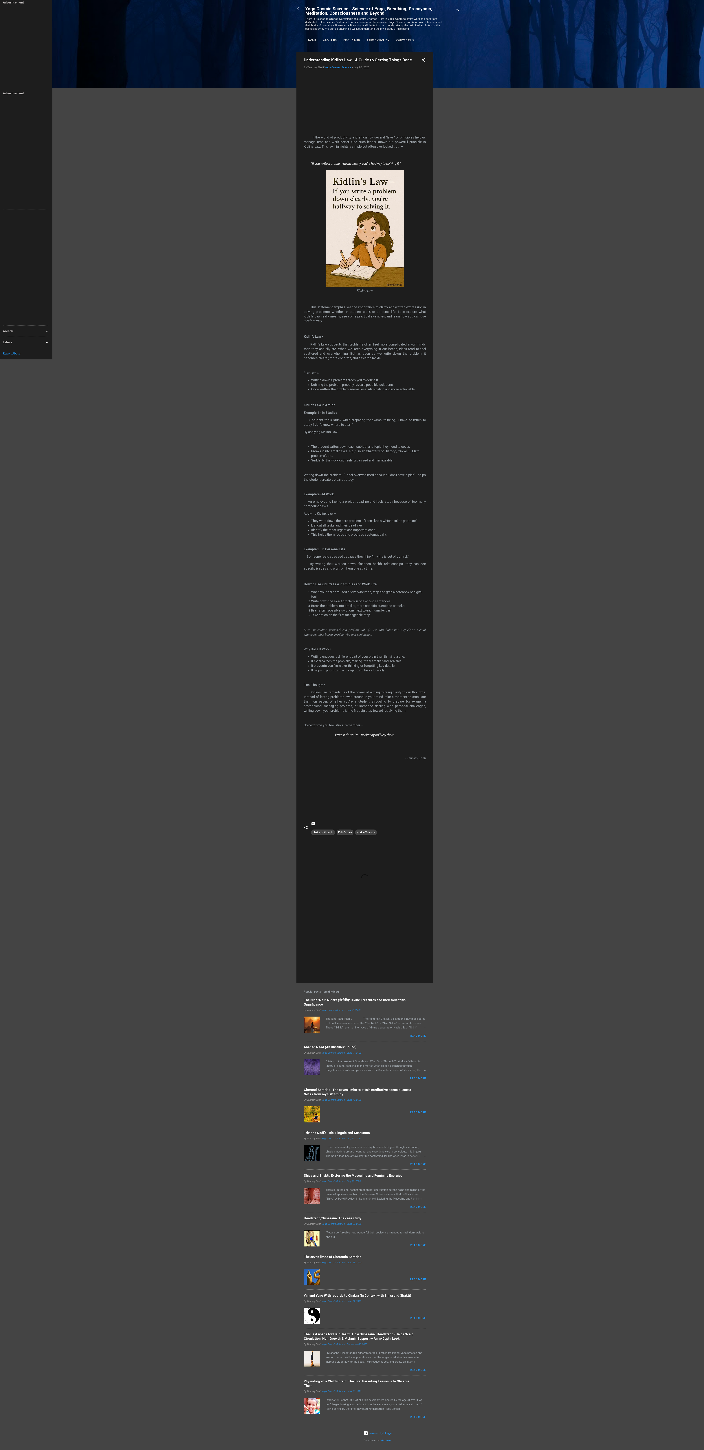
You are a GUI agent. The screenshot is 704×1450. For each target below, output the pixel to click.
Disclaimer (351, 40)
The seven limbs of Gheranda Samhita (332, 1257)
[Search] (457, 10)
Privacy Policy (378, 40)
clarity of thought (323, 832)
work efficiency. (366, 832)
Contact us (405, 40)
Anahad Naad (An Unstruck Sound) (330, 1047)
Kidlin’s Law (345, 832)
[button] (423, 60)
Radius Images (386, 1440)
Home (312, 40)
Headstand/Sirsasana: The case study (332, 1218)
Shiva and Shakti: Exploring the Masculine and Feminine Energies (353, 1175)
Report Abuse (12, 353)
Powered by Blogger (380, 1433)
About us (330, 40)
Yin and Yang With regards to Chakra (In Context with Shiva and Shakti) (357, 1295)
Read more (418, 1035)
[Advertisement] (448, 107)
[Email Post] (313, 825)
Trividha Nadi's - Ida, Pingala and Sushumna (337, 1133)
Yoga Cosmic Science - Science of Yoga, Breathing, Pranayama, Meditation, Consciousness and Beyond (368, 11)
